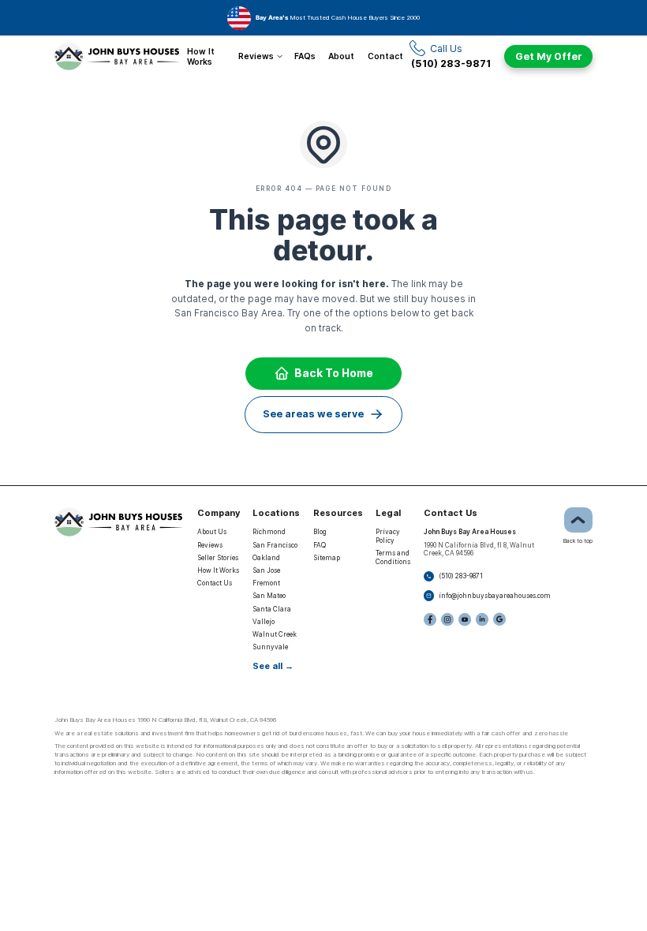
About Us (211, 532)
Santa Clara (271, 609)
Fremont (266, 583)
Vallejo (263, 622)
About (341, 56)
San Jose (266, 570)
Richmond (269, 532)
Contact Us (214, 583)
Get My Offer (548, 56)
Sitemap (326, 558)
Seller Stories (217, 558)
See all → (273, 665)
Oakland (266, 558)
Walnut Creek (274, 634)
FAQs (305, 56)
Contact (385, 56)
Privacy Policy (388, 536)
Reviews (256, 56)
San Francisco (274, 545)
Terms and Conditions (393, 557)
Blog (320, 532)
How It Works (201, 56)
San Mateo (269, 596)
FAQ (319, 545)
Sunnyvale (270, 647)
